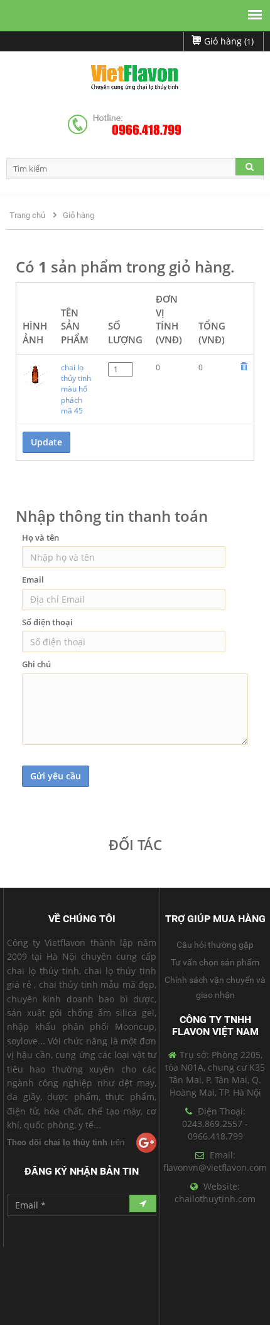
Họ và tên (40, 537)
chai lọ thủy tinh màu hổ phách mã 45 (76, 389)
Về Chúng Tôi (82, 919)
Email (33, 579)
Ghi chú (36, 664)
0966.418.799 (146, 130)
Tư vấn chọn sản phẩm (215, 962)
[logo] (135, 79)
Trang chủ (27, 215)
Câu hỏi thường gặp (215, 945)
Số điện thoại (47, 622)
